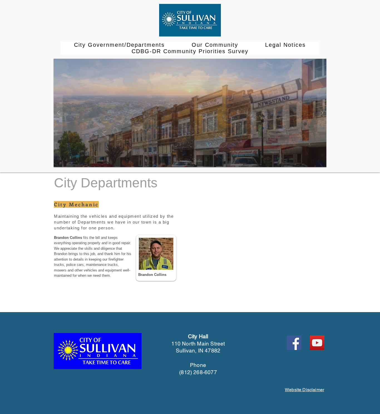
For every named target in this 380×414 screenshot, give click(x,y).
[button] (119, 45)
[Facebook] (294, 342)
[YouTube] (317, 342)
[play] (311, 63)
